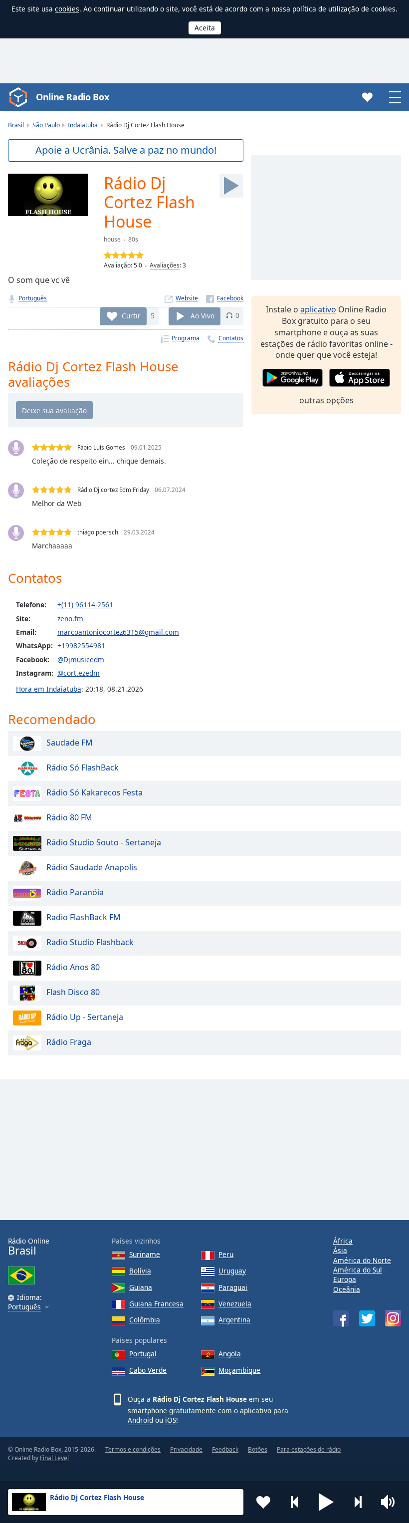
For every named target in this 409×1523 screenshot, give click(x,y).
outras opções (326, 400)
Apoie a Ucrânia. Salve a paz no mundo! (125, 150)
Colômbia (144, 1319)
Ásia (340, 1250)
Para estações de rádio (309, 1449)
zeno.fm (70, 618)
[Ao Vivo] (231, 186)
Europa (344, 1279)
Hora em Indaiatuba (48, 689)
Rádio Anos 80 (73, 967)
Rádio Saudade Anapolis (91, 867)
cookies (67, 8)
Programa (186, 338)
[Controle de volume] (389, 1502)
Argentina (234, 1319)
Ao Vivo (202, 315)
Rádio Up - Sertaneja (84, 1017)
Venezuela (234, 1303)
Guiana (140, 1287)
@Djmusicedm (80, 659)
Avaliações (165, 265)
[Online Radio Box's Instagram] (393, 1318)
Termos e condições (133, 1449)
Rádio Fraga (68, 1041)
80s (133, 239)
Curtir (131, 315)
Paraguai (232, 1287)
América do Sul (357, 1269)
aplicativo (318, 309)
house (112, 239)
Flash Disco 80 (73, 992)
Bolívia (140, 1270)
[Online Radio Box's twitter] (367, 1318)
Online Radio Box (72, 97)
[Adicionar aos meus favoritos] (263, 1502)
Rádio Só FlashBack (82, 767)
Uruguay (232, 1270)
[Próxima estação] (358, 1502)
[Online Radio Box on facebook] (341, 1318)
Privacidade (186, 1449)
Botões (257, 1449)
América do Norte (362, 1260)
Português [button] (24, 1307)
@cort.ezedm (78, 673)
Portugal (143, 1353)
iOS (170, 1420)
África (343, 1241)
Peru (225, 1254)
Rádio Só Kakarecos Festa (94, 792)
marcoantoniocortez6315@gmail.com (118, 632)
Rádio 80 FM (69, 817)
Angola (229, 1353)
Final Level (54, 1458)
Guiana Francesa (156, 1303)
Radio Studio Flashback (90, 942)
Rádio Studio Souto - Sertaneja (103, 842)
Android (140, 1420)
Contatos (230, 338)
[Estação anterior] (295, 1502)
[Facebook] (224, 298)
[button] (326, 1502)
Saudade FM (69, 742)
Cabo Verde (148, 1370)
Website (187, 298)
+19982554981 (81, 645)
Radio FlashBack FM (83, 917)
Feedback (225, 1449)
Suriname (144, 1254)
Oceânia (346, 1289)
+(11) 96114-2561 (85, 604)
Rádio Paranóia (75, 892)
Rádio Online (28, 1247)
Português (32, 298)
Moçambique (239, 1370)
